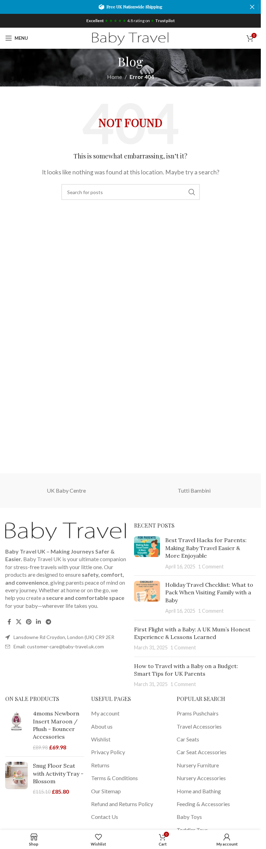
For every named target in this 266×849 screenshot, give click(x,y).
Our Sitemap (106, 791)
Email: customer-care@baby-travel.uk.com (59, 646)
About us (102, 726)
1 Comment (211, 566)
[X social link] (19, 622)
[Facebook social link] (9, 622)
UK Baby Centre (66, 490)
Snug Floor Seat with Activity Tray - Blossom (58, 773)
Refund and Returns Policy (122, 804)
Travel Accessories (199, 726)
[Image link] (65, 530)
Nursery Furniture (198, 765)
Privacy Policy (108, 752)
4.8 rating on (130, 20)
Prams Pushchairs (198, 713)
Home (114, 76)
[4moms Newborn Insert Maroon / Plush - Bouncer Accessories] (16, 730)
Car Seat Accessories (202, 752)
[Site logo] (130, 37)
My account (105, 713)
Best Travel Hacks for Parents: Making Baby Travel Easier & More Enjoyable (206, 548)
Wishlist (100, 739)
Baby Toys (189, 816)
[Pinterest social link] (29, 622)
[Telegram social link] (48, 622)
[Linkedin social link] (38, 622)
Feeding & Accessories (203, 804)
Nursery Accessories (201, 778)
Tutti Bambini (194, 490)
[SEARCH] (192, 192)
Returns (100, 765)
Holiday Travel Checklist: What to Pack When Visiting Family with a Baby (209, 592)
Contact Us (104, 816)
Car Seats (188, 739)
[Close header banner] (252, 7)
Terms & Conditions (114, 778)
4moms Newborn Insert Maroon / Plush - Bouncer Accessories (56, 725)
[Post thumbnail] (147, 553)
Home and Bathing (199, 791)
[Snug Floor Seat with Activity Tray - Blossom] (16, 779)
